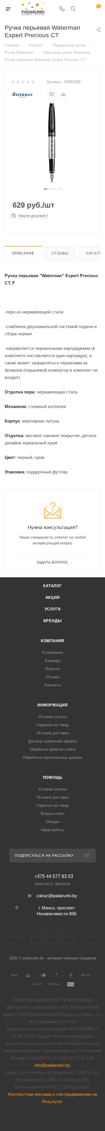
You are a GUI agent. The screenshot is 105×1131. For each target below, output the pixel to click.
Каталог (52, 586)
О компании (52, 652)
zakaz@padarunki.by (56, 895)
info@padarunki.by (52, 1065)
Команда (52, 660)
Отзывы (60, 253)
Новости (52, 669)
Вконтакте (38, 936)
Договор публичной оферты (52, 741)
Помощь (52, 777)
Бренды (52, 621)
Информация (52, 705)
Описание (23, 253)
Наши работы (52, 830)
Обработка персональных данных (52, 757)
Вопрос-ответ (52, 813)
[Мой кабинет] (84, 9)
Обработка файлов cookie (53, 749)
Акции (53, 597)
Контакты (52, 685)
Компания (52, 641)
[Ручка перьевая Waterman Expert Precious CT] (52, 142)
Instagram (67, 936)
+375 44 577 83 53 (53, 876)
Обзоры (52, 822)
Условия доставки (53, 733)
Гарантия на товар (52, 725)
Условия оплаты (52, 717)
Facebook (52, 936)
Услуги (53, 609)
